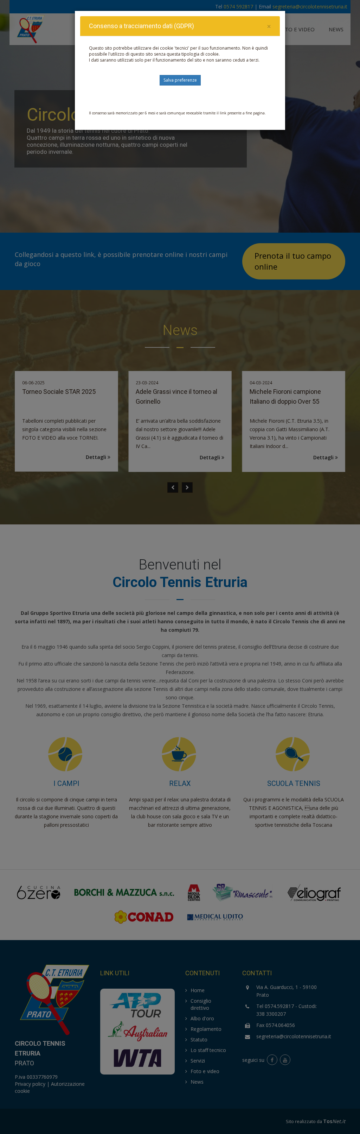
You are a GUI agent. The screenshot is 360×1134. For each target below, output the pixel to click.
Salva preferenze (180, 80)
